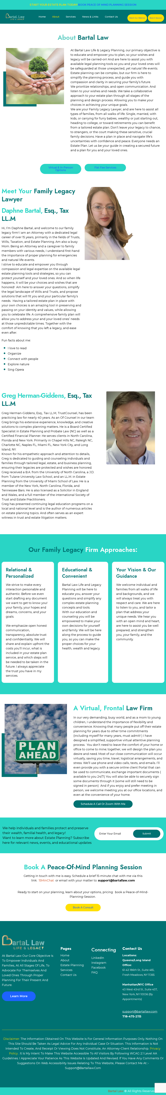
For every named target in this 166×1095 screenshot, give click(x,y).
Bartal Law (116, 1091)
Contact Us (111, 16)
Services (71, 16)
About (55, 16)
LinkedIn (97, 958)
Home (42, 16)
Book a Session (156, 18)
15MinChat (46, 880)
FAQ (94, 972)
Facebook (98, 967)
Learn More (19, 996)
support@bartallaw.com (83, 1068)
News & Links (90, 16)
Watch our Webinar (137, 18)
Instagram (98, 963)
